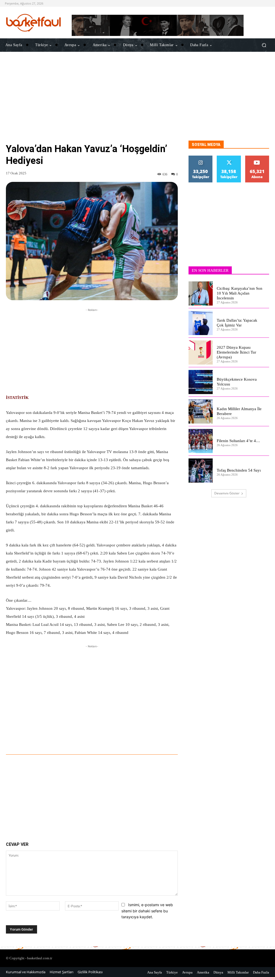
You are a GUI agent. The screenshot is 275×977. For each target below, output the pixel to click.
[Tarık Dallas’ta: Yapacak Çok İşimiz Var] (201, 323)
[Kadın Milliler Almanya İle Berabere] (201, 411)
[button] (264, 45)
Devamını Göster (227, 493)
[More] (166, 739)
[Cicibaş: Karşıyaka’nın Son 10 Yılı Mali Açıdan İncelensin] (201, 293)
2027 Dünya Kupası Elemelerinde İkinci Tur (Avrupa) (236, 352)
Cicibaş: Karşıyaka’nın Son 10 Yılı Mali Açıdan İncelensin (239, 293)
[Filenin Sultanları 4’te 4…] (201, 441)
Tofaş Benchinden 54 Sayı (239, 470)
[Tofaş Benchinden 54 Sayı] (201, 470)
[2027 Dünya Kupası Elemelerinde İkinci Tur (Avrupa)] (201, 352)
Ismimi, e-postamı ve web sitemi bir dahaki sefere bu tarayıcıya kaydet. (147, 910)
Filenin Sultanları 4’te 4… (238, 441)
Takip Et (200, 158)
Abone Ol (257, 158)
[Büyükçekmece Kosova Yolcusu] (201, 382)
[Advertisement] (137, 103)
